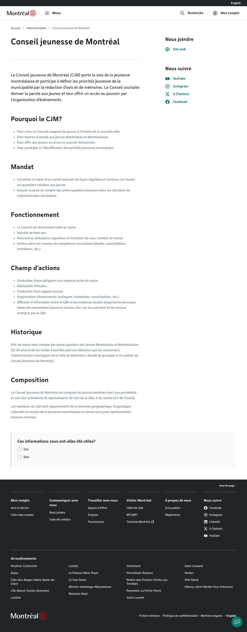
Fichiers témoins (149, 615)
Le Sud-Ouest (77, 579)
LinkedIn (214, 521)
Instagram (215, 514)
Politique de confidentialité (180, 615)
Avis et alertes (20, 507)
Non (27, 457)
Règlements (172, 514)
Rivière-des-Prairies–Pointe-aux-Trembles (147, 581)
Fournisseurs (96, 521)
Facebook (215, 507)
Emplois (93, 514)
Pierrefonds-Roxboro (140, 572)
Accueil (15, 28)
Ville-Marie (191, 579)
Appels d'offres (97, 507)
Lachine (16, 597)
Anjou (14, 572)
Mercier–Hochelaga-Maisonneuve (90, 586)
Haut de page (227, 485)
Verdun (188, 572)
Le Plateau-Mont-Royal (83, 572)
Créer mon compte (22, 514)
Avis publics (172, 507)
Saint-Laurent (135, 597)
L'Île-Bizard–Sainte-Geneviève (30, 590)
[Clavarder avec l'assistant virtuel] (237, 622)
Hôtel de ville (135, 507)
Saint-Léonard (193, 566)
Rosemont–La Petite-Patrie (144, 590)
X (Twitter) (215, 528)
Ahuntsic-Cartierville (24, 566)
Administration (36, 28)
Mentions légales (211, 615)
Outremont (133, 566)
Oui (26, 449)
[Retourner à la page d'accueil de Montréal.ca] (21, 13)
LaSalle (73, 566)
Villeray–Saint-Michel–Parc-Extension (208, 586)
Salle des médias (60, 519)
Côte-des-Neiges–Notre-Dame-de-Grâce (33, 581)
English (236, 3)
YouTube (214, 535)
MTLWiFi (132, 514)
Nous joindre (57, 512)
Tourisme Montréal (138, 521)
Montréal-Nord (78, 593)
